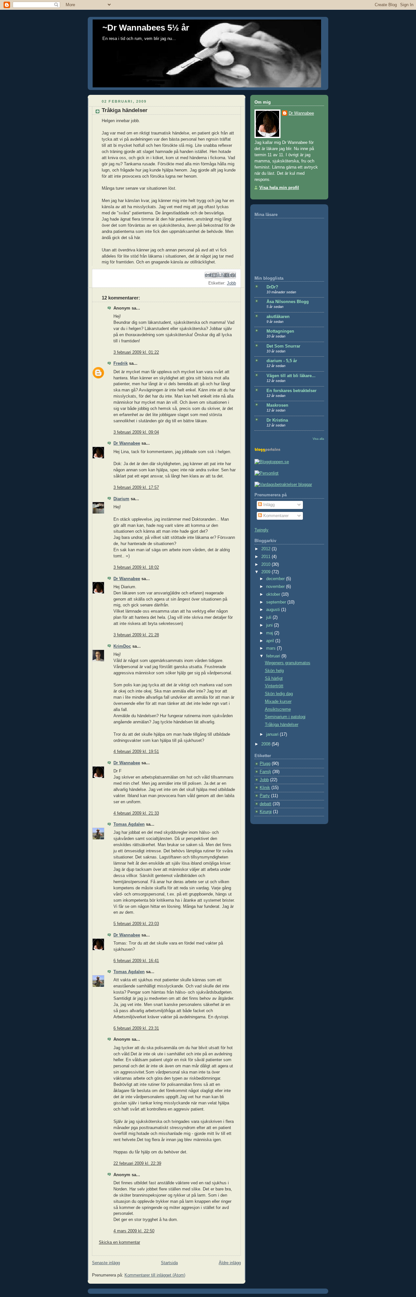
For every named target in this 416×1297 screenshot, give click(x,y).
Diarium (121, 499)
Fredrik (120, 363)
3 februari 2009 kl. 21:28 (136, 635)
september (276, 602)
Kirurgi (266, 811)
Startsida (169, 1263)
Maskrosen (277, 405)
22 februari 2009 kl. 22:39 (137, 1163)
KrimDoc (122, 646)
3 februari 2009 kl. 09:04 (136, 432)
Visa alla (318, 438)
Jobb (231, 283)
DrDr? (272, 287)
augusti (273, 609)
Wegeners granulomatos (287, 663)
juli (269, 617)
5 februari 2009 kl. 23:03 (136, 924)
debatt (265, 804)
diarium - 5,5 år (281, 361)
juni (270, 625)
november (276, 586)
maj (270, 633)
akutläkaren (278, 316)
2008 (266, 744)
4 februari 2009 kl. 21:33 (136, 813)
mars (271, 648)
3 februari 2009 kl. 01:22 (136, 352)
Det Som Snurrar (283, 346)
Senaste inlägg (106, 1263)
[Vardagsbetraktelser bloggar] (283, 484)
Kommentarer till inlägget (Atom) (154, 1275)
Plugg (265, 763)
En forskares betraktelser (291, 390)
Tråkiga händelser (281, 724)
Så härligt (274, 678)
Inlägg (268, 504)
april (270, 641)
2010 (266, 564)
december (276, 579)
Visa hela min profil (279, 187)
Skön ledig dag (279, 694)
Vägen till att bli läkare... (291, 376)
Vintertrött (274, 686)
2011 (266, 556)
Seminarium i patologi (285, 717)
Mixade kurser (278, 701)
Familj (265, 771)
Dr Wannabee (126, 443)
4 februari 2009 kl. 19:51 (136, 751)
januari (273, 734)
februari (273, 656)
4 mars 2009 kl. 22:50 (133, 1231)
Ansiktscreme (278, 709)
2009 (266, 572)
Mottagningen (280, 331)
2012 (266, 549)
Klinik (265, 787)
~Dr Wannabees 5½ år (145, 27)
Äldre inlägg (230, 1263)
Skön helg (274, 670)
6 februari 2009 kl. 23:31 (136, 1028)
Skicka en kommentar (119, 1242)
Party (265, 796)
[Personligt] (266, 473)
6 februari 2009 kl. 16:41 (136, 961)
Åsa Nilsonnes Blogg (287, 301)
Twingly (261, 530)
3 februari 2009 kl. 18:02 (136, 567)
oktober (273, 594)
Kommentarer (275, 516)
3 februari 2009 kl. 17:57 (136, 487)
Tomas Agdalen (129, 824)
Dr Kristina (277, 420)
